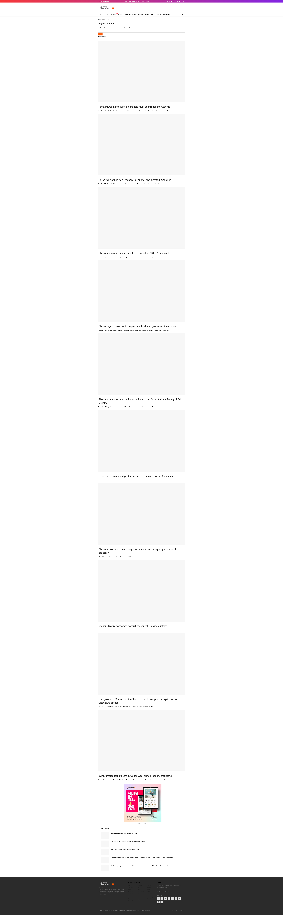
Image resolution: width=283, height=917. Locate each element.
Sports (140, 14)
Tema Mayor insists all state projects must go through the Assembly (135, 106)
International (149, 14)
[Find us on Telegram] (179, 1)
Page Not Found (105, 19)
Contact (133, 1)
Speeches (149, 893)
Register (147, 1)
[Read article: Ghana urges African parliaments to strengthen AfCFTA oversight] (141, 218)
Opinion (134, 14)
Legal (139, 893)
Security (149, 889)
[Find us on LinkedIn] (173, 1)
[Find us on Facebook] (167, 1)
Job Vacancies (167, 14)
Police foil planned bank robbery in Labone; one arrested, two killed (134, 179)
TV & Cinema (150, 898)
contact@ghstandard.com (166, 891)
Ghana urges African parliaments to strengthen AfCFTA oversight (133, 253)
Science (149, 887)
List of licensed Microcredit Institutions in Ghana (125, 849)
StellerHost (147, 910)
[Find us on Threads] (175, 1)
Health (139, 887)
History (139, 889)
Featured (158, 14)
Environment (131, 897)
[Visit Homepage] (106, 7)
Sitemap (137, 1)
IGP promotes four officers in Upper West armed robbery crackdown (135, 775)
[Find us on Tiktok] (158, 902)
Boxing (130, 885)
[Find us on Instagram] (183, 1)
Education (130, 893)
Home (126, 1)
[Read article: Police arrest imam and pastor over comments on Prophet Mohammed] (141, 441)
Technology (150, 897)
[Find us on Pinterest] (177, 1)
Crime (129, 889)
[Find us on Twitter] (169, 1)
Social (148, 891)
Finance (140, 885)
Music (139, 895)
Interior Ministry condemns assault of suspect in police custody (132, 625)
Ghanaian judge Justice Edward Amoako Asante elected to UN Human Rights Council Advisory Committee (142, 857)
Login (142, 1)
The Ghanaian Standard (107, 910)
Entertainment (131, 895)
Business (127, 14)
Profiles (149, 885)
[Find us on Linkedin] (169, 898)
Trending (113, 14)
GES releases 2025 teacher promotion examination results (128, 841)
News (139, 897)
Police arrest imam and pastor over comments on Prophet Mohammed (136, 476)
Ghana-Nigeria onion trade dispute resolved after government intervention (138, 326)
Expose (130, 898)
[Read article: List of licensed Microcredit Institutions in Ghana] (105, 852)
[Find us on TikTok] (181, 1)
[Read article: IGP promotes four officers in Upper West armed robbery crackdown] (141, 740)
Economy (130, 891)
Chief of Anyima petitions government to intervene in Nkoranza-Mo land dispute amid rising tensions (140, 866)
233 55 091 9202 (165, 890)
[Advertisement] (157, 7)
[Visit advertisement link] (143, 803)
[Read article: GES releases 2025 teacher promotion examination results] (105, 844)
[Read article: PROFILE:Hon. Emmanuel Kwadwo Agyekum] (105, 835)
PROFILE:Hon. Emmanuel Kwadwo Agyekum (124, 833)
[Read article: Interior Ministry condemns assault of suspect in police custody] (141, 591)
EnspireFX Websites (135, 910)
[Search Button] (183, 15)
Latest (106, 14)
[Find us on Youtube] (171, 1)
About (129, 1)
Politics (120, 14)
